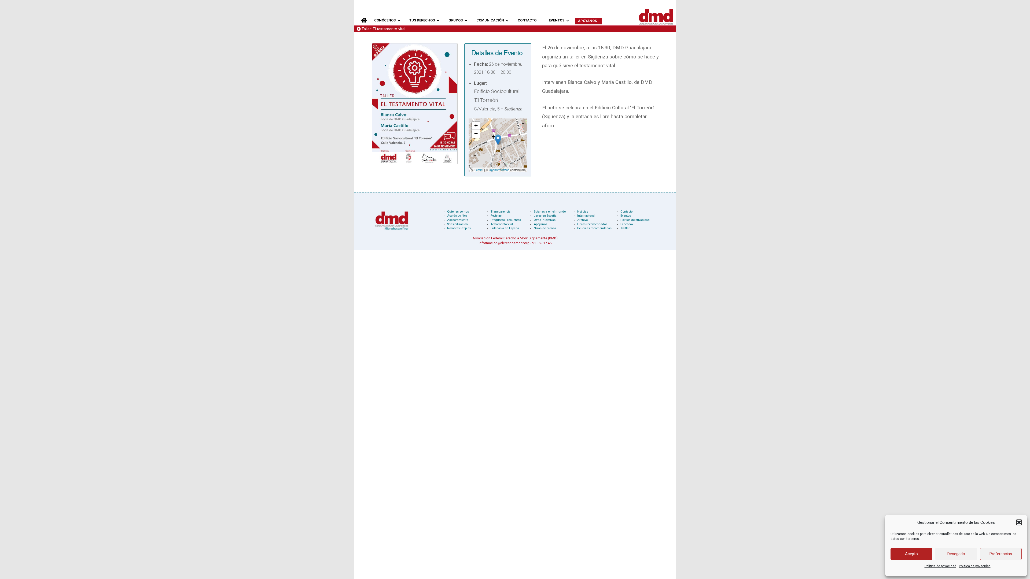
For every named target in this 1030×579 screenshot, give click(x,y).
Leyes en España (545, 215)
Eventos (625, 215)
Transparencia (500, 211)
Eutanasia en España (505, 228)
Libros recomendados (592, 224)
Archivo (582, 220)
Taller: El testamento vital (383, 29)
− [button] (476, 133)
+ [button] (476, 125)
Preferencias (1000, 553)
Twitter (625, 228)
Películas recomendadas (594, 228)
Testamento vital (502, 224)
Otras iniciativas (545, 220)
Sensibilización (457, 224)
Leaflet (478, 170)
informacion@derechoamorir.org (504, 243)
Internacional (586, 215)
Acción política (457, 215)
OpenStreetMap (499, 170)
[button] (1019, 522)
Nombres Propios (459, 228)
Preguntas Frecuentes (506, 220)
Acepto (911, 553)
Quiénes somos (458, 211)
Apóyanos (540, 224)
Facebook (626, 224)
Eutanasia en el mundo (550, 211)
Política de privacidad (940, 566)
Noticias (582, 211)
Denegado (956, 553)
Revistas (496, 215)
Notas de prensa (545, 228)
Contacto (626, 211)
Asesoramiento (457, 220)
